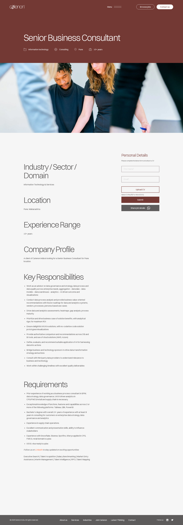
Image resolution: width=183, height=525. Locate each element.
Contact (132, 520)
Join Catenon (101, 520)
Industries (87, 520)
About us (63, 520)
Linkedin (39, 449)
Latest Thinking (117, 520)
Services (75, 520)
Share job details (138, 208)
